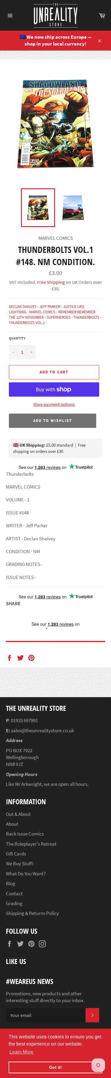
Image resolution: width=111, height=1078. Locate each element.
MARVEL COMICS (42, 312)
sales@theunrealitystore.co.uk (42, 730)
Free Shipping (50, 282)
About (12, 824)
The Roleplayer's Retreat (31, 844)
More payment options (54, 404)
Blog (10, 883)
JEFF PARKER (49, 306)
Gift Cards (16, 853)
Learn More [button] (21, 1051)
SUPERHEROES (58, 317)
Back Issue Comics (25, 833)
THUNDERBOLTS (86, 317)
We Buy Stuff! (19, 863)
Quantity (17, 338)
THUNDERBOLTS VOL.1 (27, 322)
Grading (14, 903)
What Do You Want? (26, 873)
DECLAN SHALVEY (22, 306)
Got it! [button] (55, 1067)
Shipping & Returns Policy (32, 913)
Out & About (18, 814)
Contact (14, 893)
